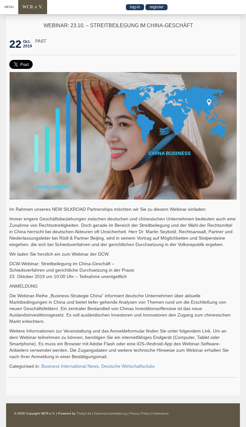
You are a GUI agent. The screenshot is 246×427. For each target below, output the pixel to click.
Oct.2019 (27, 43)
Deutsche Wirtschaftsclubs (128, 366)
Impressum (160, 413)
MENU (9, 7)
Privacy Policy (139, 413)
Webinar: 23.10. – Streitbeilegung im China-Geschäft (118, 25)
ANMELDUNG (23, 286)
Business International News (70, 366)
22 (15, 43)
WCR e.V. (32, 6)
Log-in (135, 6)
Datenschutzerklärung (110, 413)
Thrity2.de (84, 413)
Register (156, 6)
